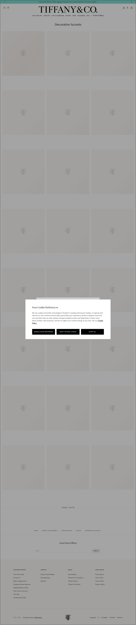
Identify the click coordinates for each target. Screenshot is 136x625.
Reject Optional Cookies (68, 331)
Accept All (92, 331)
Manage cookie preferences (43, 331)
